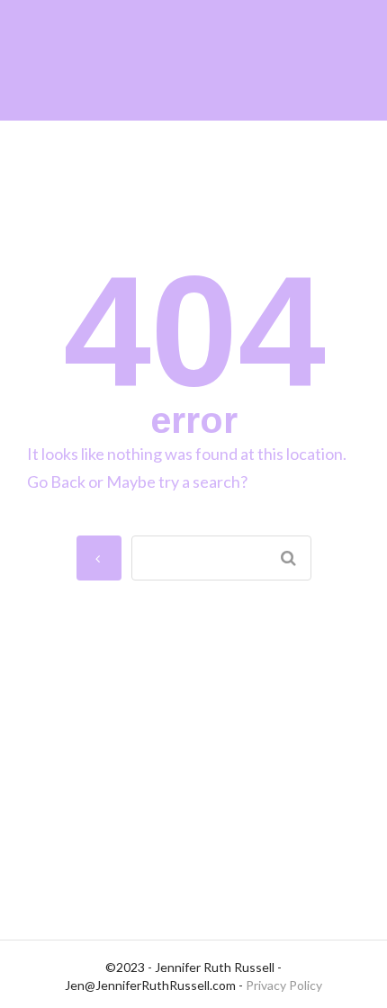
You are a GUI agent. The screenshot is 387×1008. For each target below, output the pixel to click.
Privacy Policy (284, 985)
